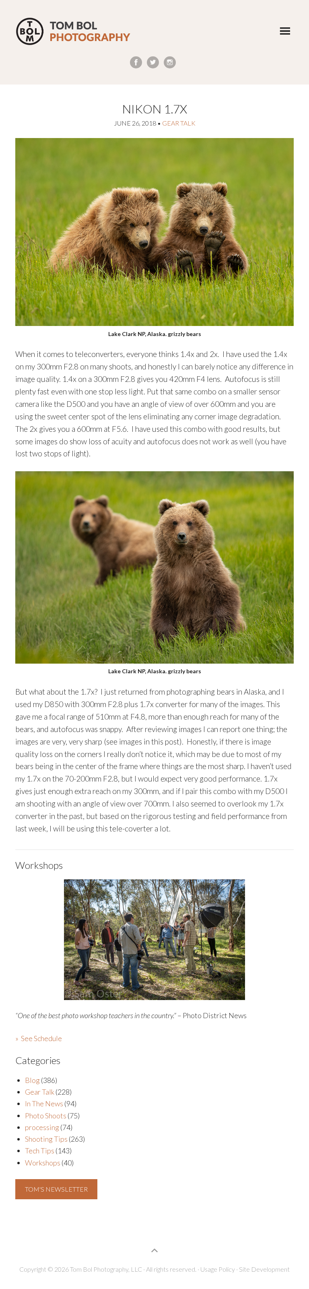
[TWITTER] (153, 62)
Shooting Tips (46, 1138)
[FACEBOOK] (136, 62)
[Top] (154, 1250)
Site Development (264, 1269)
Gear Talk (179, 123)
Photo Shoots (45, 1115)
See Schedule (41, 1038)
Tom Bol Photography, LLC (73, 31)
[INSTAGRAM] (170, 62)
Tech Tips (39, 1150)
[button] (285, 31)
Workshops (42, 1162)
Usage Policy (217, 1269)
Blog (32, 1080)
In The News (44, 1103)
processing (42, 1127)
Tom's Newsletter (56, 1189)
